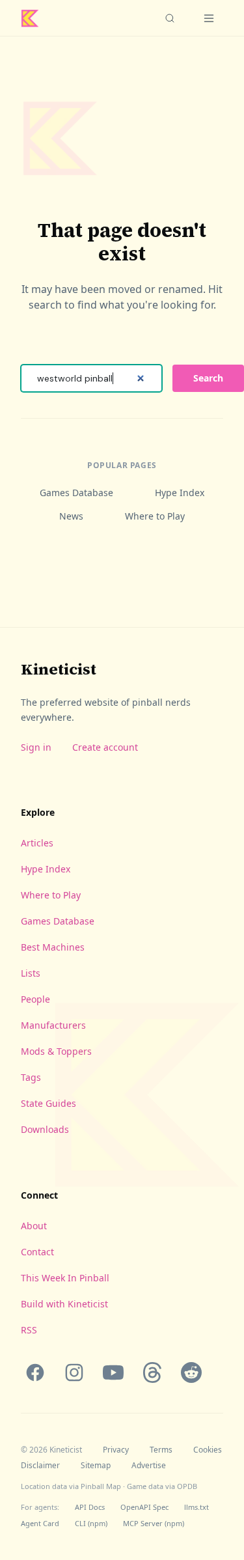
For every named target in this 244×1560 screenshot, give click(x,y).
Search (208, 378)
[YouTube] (113, 1372)
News (71, 516)
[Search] (170, 18)
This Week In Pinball (65, 1278)
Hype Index (179, 492)
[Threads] (152, 1372)
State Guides (48, 1103)
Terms (161, 1450)
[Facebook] (35, 1372)
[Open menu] (209, 18)
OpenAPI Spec (144, 1507)
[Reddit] (191, 1372)
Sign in (36, 747)
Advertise (148, 1465)
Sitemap (96, 1465)
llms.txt (196, 1507)
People (35, 999)
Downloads (45, 1129)
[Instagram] (74, 1372)
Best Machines (53, 947)
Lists (30, 973)
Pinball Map (101, 1486)
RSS (29, 1330)
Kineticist (58, 669)
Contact (37, 1252)
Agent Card (40, 1523)
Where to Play (155, 516)
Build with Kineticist (64, 1304)
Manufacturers (53, 1025)
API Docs (90, 1507)
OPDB (187, 1486)
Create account (105, 747)
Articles (37, 843)
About (34, 1225)
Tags (31, 1077)
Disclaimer (40, 1465)
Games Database (76, 492)
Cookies (207, 1450)
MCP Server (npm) (153, 1523)
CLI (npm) (91, 1523)
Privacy (116, 1450)
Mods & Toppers (56, 1051)
